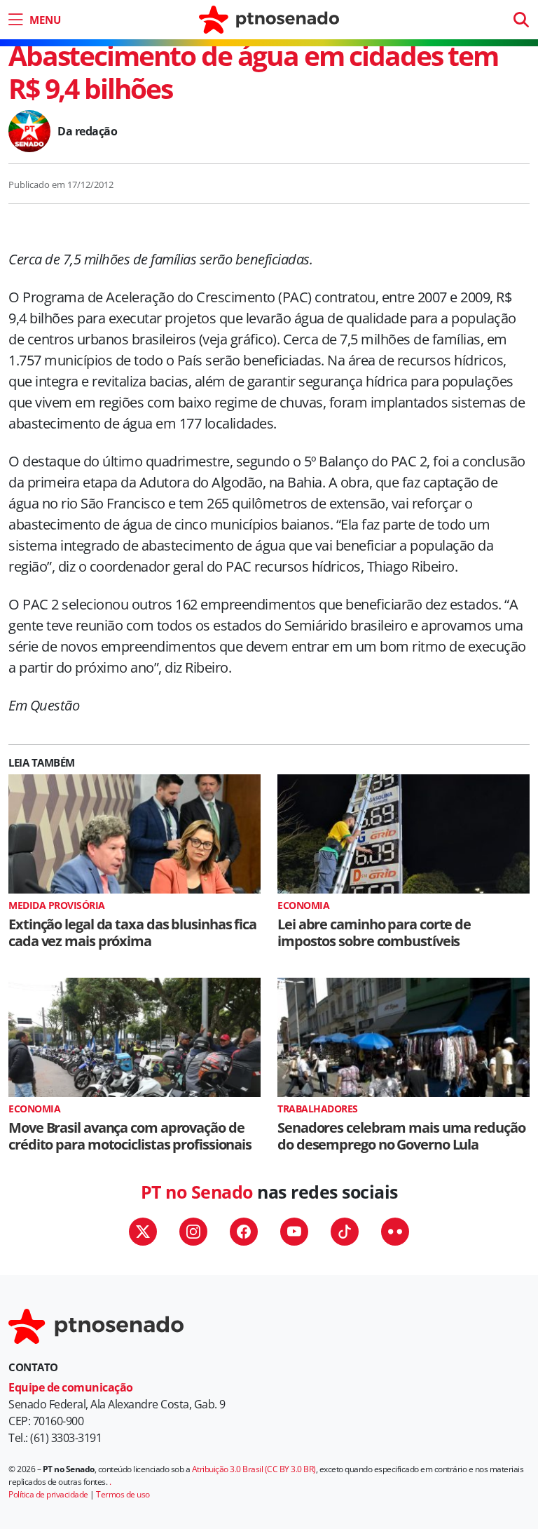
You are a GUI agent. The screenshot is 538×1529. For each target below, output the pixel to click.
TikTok (345, 1232)
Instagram (193, 1232)
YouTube (294, 1232)
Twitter (143, 1232)
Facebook (244, 1232)
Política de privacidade (48, 1494)
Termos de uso (123, 1494)
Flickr (395, 1232)
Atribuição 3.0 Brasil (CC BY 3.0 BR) (254, 1469)
